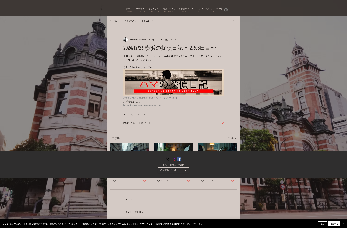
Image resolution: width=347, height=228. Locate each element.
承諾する (334, 223)
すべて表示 (232, 138)
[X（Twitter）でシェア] (131, 114)
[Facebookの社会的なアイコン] (179, 159)
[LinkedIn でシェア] (138, 114)
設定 (322, 223)
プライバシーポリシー (196, 223)
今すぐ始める (130, 21)
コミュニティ (147, 21)
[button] (233, 21)
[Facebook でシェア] (124, 114)
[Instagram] (173, 159)
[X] (168, 159)
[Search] (237, 8)
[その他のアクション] (222, 39)
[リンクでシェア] (144, 114)
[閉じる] (343, 223)
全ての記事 (114, 21)
